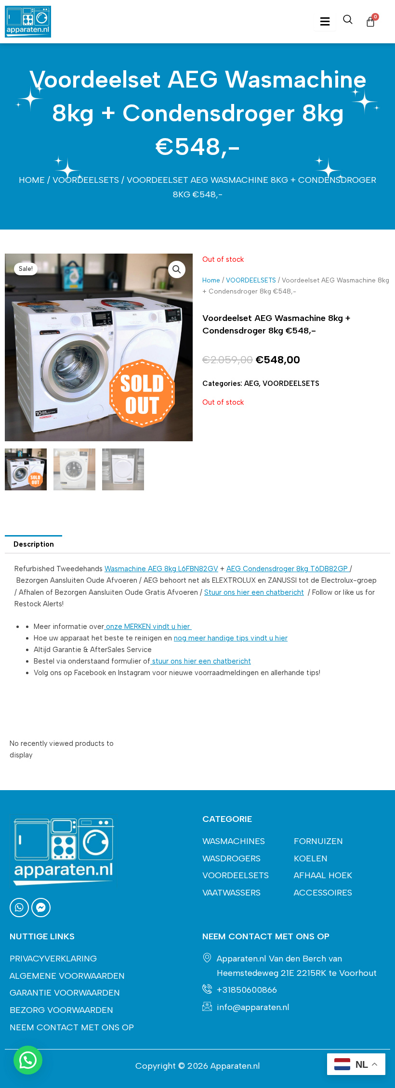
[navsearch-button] (347, 21)
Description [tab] (33, 544)
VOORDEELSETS (86, 180)
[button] (176, 269)
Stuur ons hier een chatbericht (254, 592)
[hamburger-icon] (325, 22)
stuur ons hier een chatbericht (200, 661)
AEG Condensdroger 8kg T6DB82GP (288, 568)
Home (32, 180)
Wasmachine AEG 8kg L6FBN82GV (161, 568)
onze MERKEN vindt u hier (148, 626)
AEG (251, 383)
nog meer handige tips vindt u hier (231, 638)
